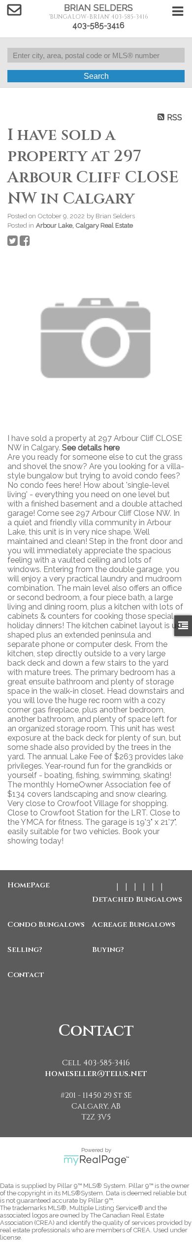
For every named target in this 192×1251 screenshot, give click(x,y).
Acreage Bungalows (132, 924)
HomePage (28, 885)
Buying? (108, 950)
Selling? (24, 950)
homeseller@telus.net (96, 1073)
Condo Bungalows (46, 924)
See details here (91, 447)
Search (96, 76)
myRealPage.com (96, 1160)
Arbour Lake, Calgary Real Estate (84, 225)
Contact (25, 975)
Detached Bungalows (132, 899)
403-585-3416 (98, 25)
